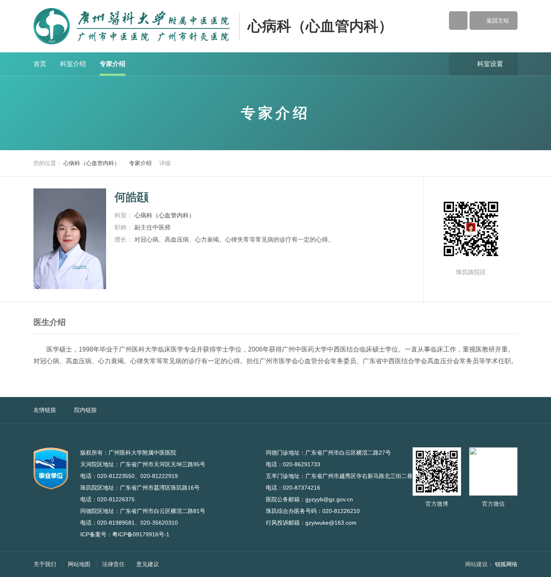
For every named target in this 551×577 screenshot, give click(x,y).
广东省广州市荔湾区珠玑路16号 (164, 487)
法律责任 (113, 564)
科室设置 (483, 63)
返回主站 (493, 20)
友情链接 (44, 410)
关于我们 (44, 564)
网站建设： (479, 564)
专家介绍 (112, 63)
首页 (39, 63)
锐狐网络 (506, 564)
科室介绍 (73, 63)
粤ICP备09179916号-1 (140, 534)
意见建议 (147, 564)
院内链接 (85, 410)
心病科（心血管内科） (320, 26)
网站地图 (79, 564)
